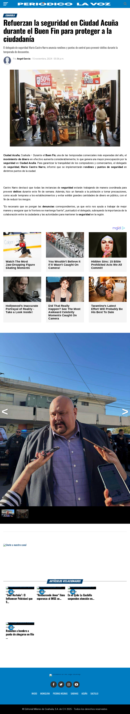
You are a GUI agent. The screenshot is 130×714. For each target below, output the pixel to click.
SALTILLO (94, 693)
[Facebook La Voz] (53, 684)
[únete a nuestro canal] (65, 561)
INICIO (34, 693)
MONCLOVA (45, 693)
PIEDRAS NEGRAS (60, 693)
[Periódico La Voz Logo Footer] (64, 674)
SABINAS (74, 693)
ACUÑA (84, 693)
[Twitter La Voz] (61, 684)
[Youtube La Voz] (76, 684)
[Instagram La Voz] (69, 684)
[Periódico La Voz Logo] (65, 5)
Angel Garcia (23, 58)
